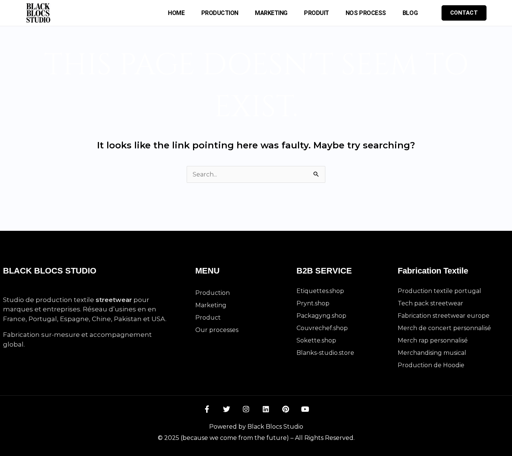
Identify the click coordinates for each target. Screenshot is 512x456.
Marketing (271, 12)
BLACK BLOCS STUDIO (49, 270)
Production (220, 12)
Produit (316, 12)
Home (176, 12)
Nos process (366, 12)
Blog (410, 12)
